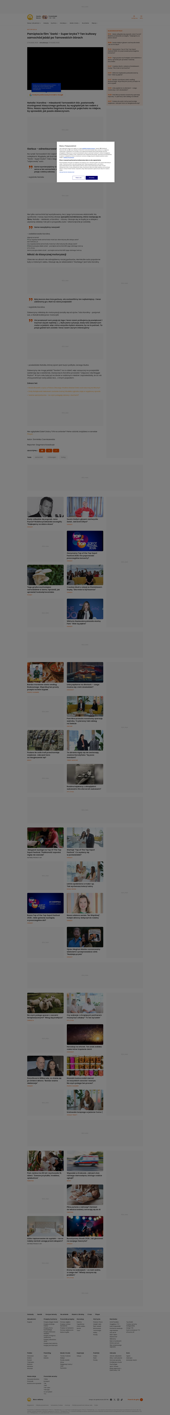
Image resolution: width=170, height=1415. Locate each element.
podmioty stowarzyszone (88, 148)
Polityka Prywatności (69, 157)
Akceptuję (91, 177)
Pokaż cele (79, 177)
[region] (86, 161)
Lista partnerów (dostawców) (66, 172)
